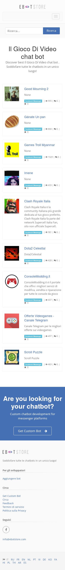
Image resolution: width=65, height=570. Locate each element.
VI (39, 559)
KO (50, 559)
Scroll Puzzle (33, 352)
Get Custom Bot (29, 431)
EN (23, 559)
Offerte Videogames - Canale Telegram (39, 317)
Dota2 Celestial (34, 248)
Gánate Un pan (34, 116)
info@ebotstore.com (14, 539)
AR (19, 562)
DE (44, 559)
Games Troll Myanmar (39, 144)
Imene (28, 172)
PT (34, 559)
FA (55, 559)
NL (29, 559)
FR (18, 559)
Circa (5, 499)
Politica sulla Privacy (14, 510)
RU (12, 559)
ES (25, 562)
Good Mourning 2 (36, 88)
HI (4, 562)
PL (8, 562)
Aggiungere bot (11, 478)
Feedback (8, 503)
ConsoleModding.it (37, 276)
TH (14, 562)
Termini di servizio (13, 507)
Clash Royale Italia (37, 201)
